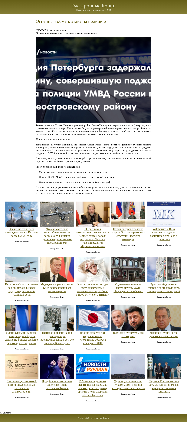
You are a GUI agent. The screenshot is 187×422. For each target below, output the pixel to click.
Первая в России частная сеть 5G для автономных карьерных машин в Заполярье (164, 386)
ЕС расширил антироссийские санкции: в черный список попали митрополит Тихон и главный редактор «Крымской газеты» (92, 237)
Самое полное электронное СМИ (93, 10)
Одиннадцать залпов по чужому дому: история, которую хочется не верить (128, 385)
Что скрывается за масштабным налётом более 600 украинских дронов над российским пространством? (57, 235)
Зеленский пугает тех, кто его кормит (128, 334)
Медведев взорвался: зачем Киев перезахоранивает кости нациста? (57, 288)
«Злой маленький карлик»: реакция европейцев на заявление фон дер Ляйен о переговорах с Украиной (21, 338)
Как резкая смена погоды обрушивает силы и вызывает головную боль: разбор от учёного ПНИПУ (92, 289)
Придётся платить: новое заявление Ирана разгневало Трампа (57, 385)
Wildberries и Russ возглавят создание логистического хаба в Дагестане (163, 234)
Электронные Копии (93, 6)
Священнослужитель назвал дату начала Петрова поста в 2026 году (21, 232)
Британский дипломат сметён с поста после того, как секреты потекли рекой (163, 288)
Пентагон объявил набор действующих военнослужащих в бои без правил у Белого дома (57, 338)
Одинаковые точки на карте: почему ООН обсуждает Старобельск (128, 288)
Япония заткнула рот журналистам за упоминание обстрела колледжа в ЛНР (92, 338)
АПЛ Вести (5, 413)
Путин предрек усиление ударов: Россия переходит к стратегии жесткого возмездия (128, 234)
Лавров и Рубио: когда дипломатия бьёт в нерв (163, 334)
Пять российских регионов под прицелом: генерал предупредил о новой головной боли (21, 289)
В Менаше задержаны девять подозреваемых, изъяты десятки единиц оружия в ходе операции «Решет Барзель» (92, 388)
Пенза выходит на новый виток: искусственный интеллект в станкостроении (22, 386)
